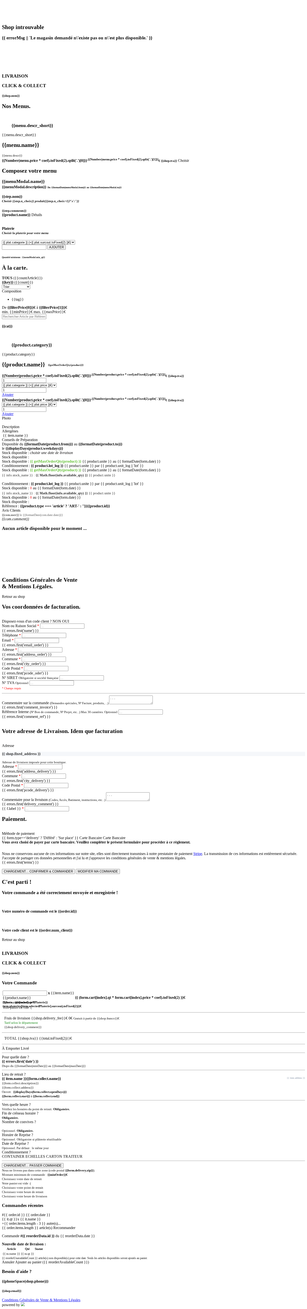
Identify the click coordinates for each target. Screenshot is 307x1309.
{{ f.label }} (13, 808)
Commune (11, 659)
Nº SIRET (30, 678)
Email (8, 640)
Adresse (9, 650)
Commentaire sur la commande (55, 703)
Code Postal (12, 668)
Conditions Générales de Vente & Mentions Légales (41, 1300)
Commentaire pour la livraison (54, 800)
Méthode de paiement (18, 833)
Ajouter (7, 395)
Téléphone (11, 635)
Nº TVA (15, 683)
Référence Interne (60, 712)
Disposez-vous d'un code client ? (27, 621)
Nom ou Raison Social (20, 626)
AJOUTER (56, 247)
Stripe (197, 854)
